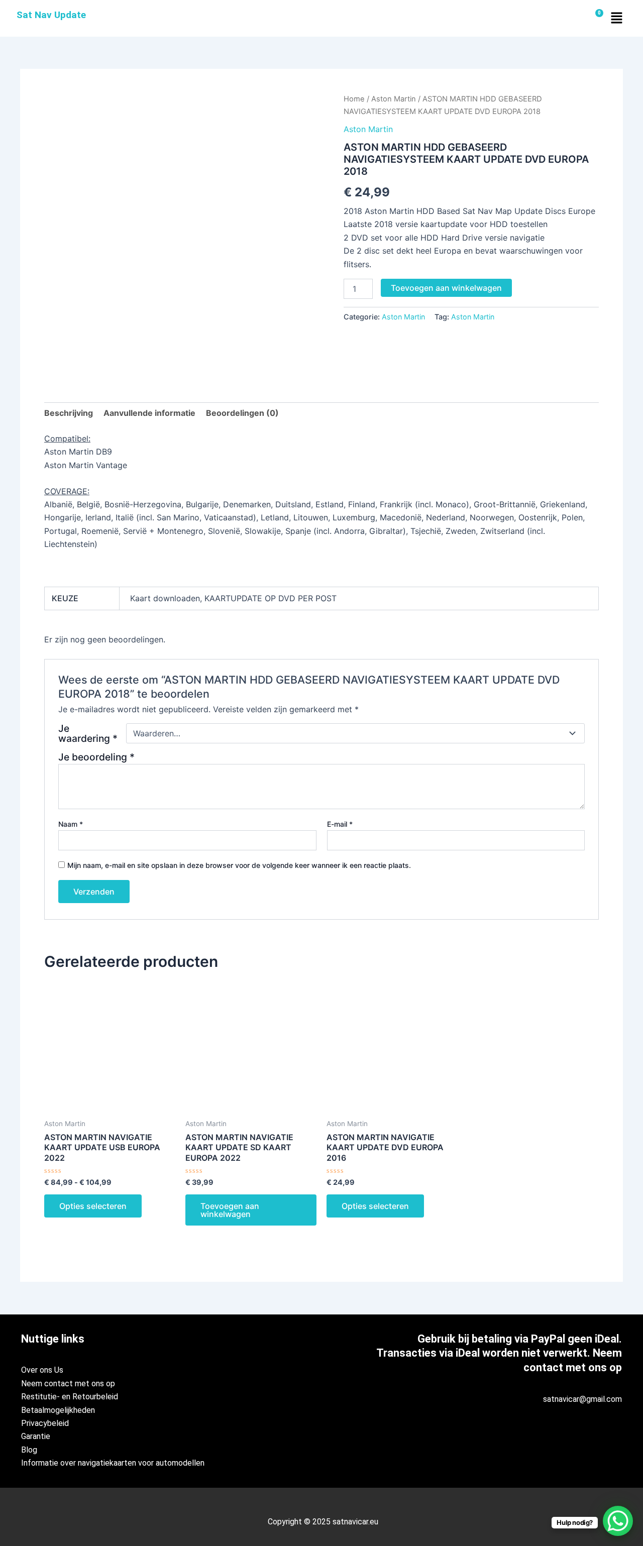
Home (354, 98)
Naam (70, 824)
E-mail (340, 824)
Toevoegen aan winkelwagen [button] (229, 1210)
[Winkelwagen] (595, 18)
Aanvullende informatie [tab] (149, 413)
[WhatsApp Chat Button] (618, 1521)
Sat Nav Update (51, 15)
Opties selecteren (93, 1206)
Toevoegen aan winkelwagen (446, 288)
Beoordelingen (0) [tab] (242, 413)
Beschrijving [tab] (68, 413)
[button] (616, 18)
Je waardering (88, 733)
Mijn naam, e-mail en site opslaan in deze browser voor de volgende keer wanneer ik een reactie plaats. (239, 865)
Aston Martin (393, 98)
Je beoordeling (96, 757)
